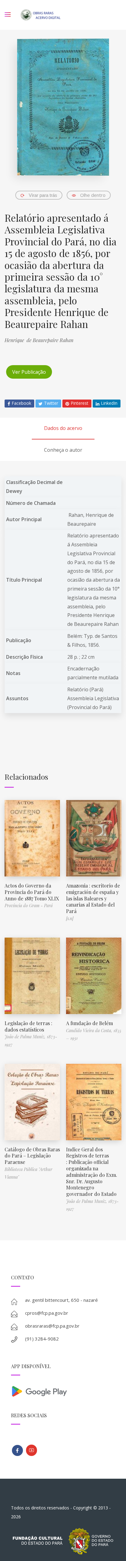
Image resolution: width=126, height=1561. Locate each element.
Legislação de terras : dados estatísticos (28, 1026)
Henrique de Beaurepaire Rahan (39, 340)
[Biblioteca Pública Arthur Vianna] (17, 1450)
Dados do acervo (63, 428)
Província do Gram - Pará (29, 905)
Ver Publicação (29, 372)
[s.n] (69, 918)
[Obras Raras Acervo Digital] (40, 15)
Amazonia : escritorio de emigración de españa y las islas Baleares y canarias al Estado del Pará (93, 898)
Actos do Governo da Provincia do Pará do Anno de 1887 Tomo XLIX (32, 892)
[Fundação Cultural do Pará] (31, 1450)
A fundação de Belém (89, 1023)
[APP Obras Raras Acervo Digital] (63, 1391)
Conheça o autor (63, 450)
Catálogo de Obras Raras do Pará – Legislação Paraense (32, 1155)
